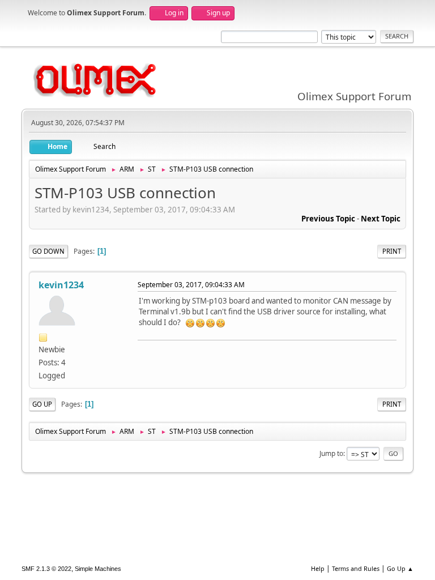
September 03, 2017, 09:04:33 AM (191, 284)
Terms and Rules (355, 568)
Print (391, 251)
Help (318, 568)
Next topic (380, 219)
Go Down (48, 251)
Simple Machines (98, 568)
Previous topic (328, 219)
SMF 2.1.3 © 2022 (46, 568)
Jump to (331, 453)
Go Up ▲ (400, 568)
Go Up (42, 404)
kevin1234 (61, 285)
